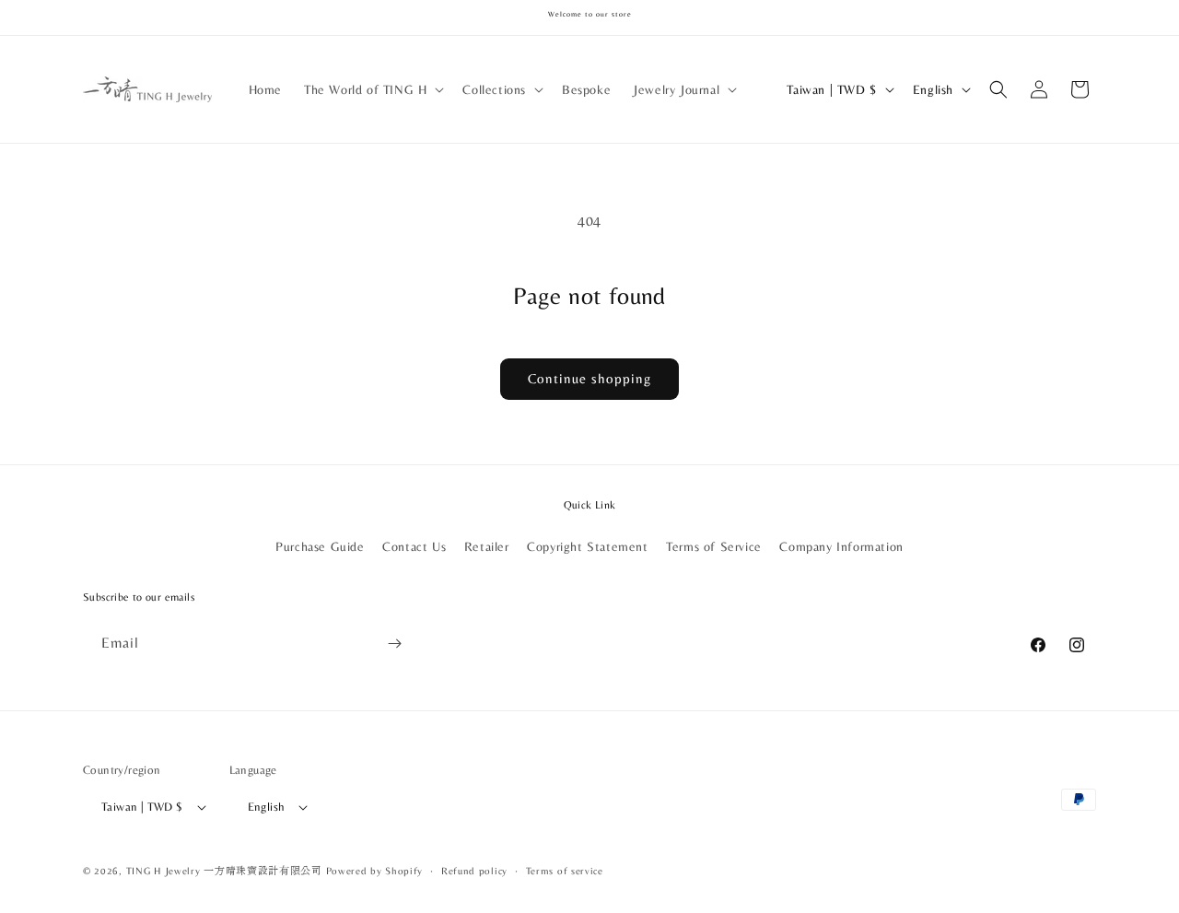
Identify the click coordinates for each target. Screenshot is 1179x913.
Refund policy (474, 870)
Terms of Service (714, 546)
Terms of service (564, 870)
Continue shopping (589, 378)
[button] (372, 89)
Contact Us (414, 546)
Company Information (841, 546)
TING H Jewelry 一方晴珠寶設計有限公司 (224, 870)
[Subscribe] (394, 643)
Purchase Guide (319, 546)
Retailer (486, 546)
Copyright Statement (587, 546)
